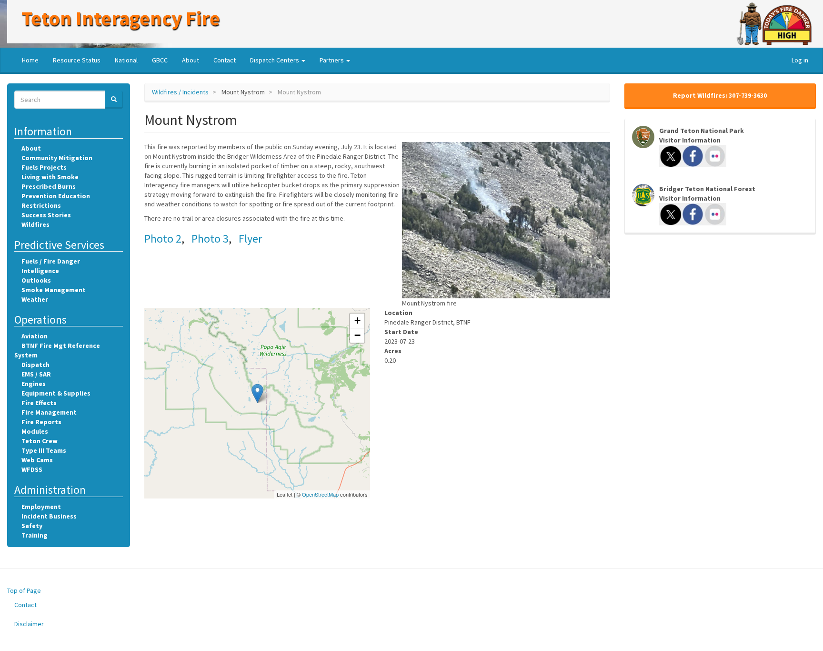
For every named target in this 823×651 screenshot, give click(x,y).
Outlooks (36, 280)
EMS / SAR (36, 374)
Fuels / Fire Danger (50, 261)
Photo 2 (162, 238)
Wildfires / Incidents (180, 92)
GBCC (160, 60)
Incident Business (49, 516)
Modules (34, 431)
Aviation (34, 336)
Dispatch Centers (275, 60)
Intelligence (40, 270)
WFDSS (31, 469)
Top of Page (24, 590)
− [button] (357, 335)
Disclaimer (29, 624)
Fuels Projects (44, 167)
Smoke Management (53, 289)
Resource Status (76, 60)
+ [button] (357, 320)
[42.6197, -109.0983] (257, 393)
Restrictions (41, 205)
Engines (33, 383)
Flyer (250, 238)
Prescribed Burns (48, 186)
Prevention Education (55, 196)
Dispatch (35, 364)
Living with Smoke (50, 177)
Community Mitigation (56, 157)
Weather (34, 299)
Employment (41, 506)
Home (30, 60)
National (126, 60)
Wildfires (35, 224)
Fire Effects (39, 402)
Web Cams (37, 460)
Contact (224, 60)
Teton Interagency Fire (120, 18)
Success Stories (46, 215)
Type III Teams (43, 450)
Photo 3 (210, 238)
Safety (31, 525)
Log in (800, 60)
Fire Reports (41, 421)
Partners (332, 60)
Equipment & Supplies (55, 393)
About (190, 60)
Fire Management (49, 412)
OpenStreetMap (320, 494)
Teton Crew (39, 441)
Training (34, 535)
